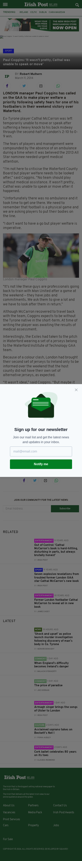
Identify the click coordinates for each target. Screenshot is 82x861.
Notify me (41, 464)
